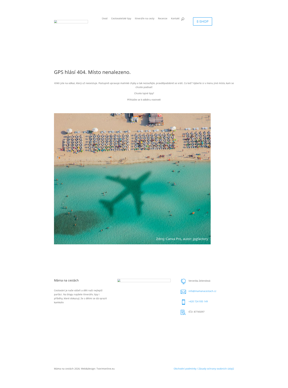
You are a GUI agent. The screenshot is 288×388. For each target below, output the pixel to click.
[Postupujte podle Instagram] (203, 322)
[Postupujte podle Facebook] (183, 322)
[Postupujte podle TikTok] (196, 322)
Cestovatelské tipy (121, 18)
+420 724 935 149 (198, 301)
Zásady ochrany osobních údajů (216, 368)
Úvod (105, 18)
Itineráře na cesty (144, 18)
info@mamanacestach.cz (202, 291)
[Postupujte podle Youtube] (210, 322)
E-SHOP (202, 21)
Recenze (162, 18)
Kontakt (175, 18)
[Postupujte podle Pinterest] (190, 322)
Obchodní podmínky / (186, 368)
